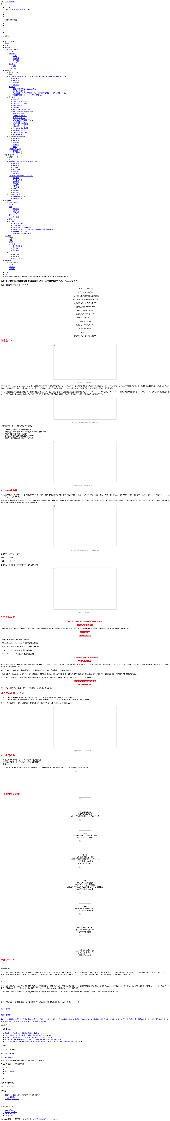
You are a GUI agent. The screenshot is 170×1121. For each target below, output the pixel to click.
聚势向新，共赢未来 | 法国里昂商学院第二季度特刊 (23, 1033)
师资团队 (16, 167)
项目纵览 (16, 78)
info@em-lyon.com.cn (12, 1099)
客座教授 (16, 211)
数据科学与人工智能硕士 (21, 103)
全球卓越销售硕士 (19, 130)
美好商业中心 (17, 225)
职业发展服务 (17, 246)
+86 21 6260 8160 (10, 1097)
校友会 (11, 242)
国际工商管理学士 (19, 91)
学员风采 (16, 188)
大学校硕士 (16, 99)
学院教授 (16, 209)
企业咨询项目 (17, 153)
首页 (6, 45)
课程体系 (16, 165)
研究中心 (12, 221)
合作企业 (12, 269)
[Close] (1, 38)
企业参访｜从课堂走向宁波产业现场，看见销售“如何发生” (25, 1037)
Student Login (18, 9)
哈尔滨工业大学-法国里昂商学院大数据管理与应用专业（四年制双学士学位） (40, 93)
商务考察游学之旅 (19, 196)
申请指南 (16, 83)
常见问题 (16, 85)
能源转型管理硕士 (19, 118)
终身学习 (16, 250)
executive (10, 1113)
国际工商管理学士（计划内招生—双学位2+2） (29, 95)
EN (6, 12)
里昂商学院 (13, 54)
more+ (9, 1029)
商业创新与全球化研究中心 (22, 234)
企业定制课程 (17, 198)
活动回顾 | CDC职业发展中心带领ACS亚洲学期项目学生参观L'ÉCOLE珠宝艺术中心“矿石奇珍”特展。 (40, 1041)
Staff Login (26, 9)
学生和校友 (16, 169)
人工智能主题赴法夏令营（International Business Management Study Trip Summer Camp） (38, 76)
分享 (10, 252)
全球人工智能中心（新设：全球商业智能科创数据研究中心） (34, 229)
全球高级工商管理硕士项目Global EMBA (23, 161)
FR (6, 16)
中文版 (7, 41)
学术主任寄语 (17, 180)
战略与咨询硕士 (18, 105)
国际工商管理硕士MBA (17, 136)
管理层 (15, 56)
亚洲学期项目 (17, 151)
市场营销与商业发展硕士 (21, 132)
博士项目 (16, 217)
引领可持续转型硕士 (20, 116)
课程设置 (16, 80)
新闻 (14, 66)
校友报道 (16, 256)
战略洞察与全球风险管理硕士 (23, 111)
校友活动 (16, 248)
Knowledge (11, 1112)
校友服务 (12, 244)
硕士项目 (12, 97)
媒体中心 (12, 64)
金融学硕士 (16, 107)
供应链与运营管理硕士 (20, 128)
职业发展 (16, 145)
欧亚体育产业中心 (19, 223)
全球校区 (16, 60)
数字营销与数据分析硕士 (21, 101)
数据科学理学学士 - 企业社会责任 (24, 89)
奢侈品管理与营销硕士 (20, 124)
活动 (14, 68)
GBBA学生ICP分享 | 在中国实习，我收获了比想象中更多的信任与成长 (29, 1039)
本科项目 (12, 87)
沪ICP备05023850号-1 (40, 1119)
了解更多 (4, 1025)
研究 (10, 215)
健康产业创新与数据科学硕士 (23, 120)
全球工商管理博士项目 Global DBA (21, 176)
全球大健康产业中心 (20, 231)
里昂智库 (12, 219)
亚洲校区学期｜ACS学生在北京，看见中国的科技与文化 (24, 1035)
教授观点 (16, 186)
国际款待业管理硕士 (20, 122)
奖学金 (15, 147)
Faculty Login (9, 9)
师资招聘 (16, 213)
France (9, 1110)
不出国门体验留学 (15, 149)
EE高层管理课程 (14, 194)
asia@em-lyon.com (7, 1057)
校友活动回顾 (17, 258)
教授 (10, 207)
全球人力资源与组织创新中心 (23, 227)
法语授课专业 (17, 134)
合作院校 (12, 267)
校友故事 (16, 254)
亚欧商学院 (9, 1115)
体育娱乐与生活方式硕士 (21, 109)
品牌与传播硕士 (18, 114)
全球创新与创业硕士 (20, 126)
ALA (56, 1119)
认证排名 (16, 58)
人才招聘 (16, 62)
